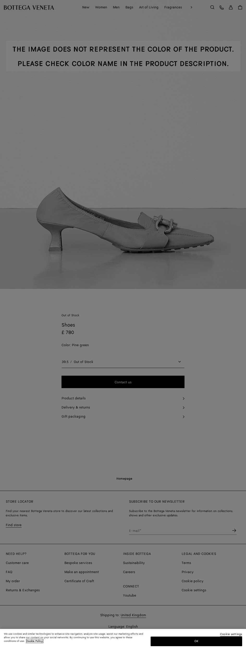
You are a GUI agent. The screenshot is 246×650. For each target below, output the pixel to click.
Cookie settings (231, 634)
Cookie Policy (35, 641)
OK (196, 641)
